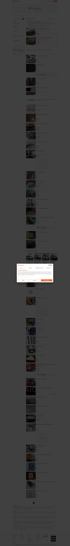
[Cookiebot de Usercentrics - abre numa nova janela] (48, 265)
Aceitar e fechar (46, 280)
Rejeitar (23, 280)
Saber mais (34, 280)
